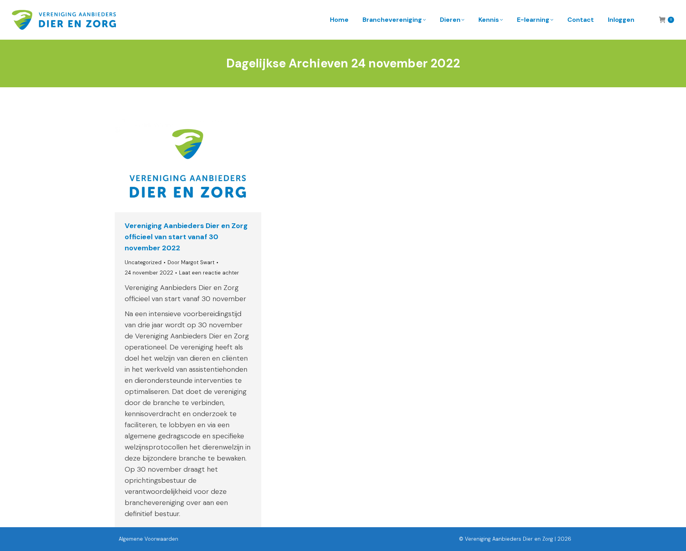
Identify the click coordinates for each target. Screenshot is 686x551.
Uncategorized (143, 262)
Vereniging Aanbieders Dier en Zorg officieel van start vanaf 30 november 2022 (186, 237)
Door (191, 262)
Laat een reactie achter (209, 272)
